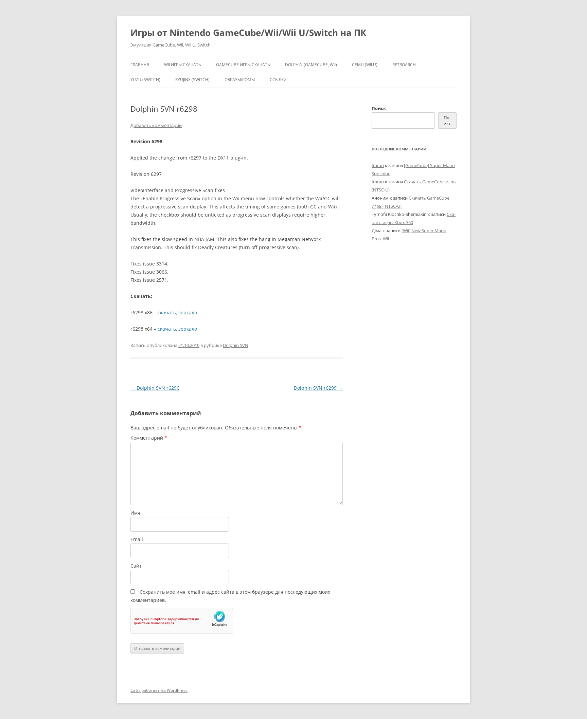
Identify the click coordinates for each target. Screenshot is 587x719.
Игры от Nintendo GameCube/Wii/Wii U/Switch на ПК (248, 32)
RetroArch (404, 65)
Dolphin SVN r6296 (154, 388)
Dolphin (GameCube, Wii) (311, 65)
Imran (378, 165)
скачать (167, 312)
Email (136, 539)
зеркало (187, 312)
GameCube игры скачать (243, 65)
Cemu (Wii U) (364, 65)
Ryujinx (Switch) (192, 79)
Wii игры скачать (182, 65)
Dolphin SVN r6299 (318, 388)
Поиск (379, 108)
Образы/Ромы (240, 79)
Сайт (136, 566)
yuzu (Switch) (145, 79)
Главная (139, 65)
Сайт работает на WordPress (159, 690)
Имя (135, 513)
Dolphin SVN (235, 345)
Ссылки (278, 79)
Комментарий (148, 438)
